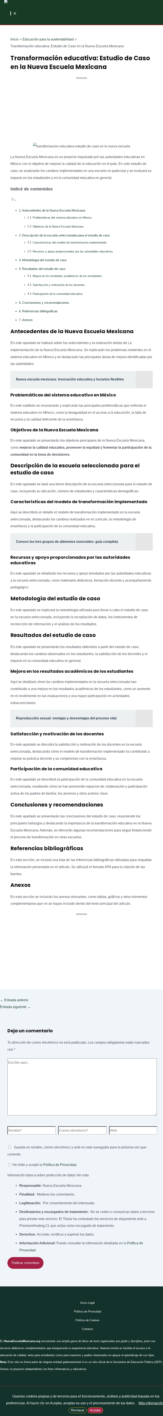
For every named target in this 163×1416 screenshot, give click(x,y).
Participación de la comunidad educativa (57, 293)
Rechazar (77, 1410)
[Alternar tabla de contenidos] (13, 200)
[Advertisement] (81, 111)
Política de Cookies (88, 1320)
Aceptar (95, 1410)
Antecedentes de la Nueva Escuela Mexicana (53, 210)
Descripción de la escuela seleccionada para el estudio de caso (66, 235)
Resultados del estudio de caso (43, 269)
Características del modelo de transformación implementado (70, 242)
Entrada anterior (14, 1000)
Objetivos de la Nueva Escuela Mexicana (58, 226)
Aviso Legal (87, 1302)
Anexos (27, 320)
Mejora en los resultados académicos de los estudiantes (67, 276)
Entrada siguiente (15, 1007)
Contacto (87, 1329)
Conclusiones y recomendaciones (45, 302)
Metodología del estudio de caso (44, 260)
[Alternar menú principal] (12, 13)
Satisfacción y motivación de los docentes (59, 285)
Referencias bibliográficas (40, 311)
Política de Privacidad (59, 1165)
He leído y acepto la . (44, 1165)
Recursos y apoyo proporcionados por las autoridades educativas (73, 251)
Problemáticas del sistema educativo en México (62, 217)
